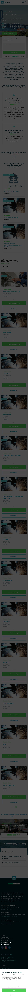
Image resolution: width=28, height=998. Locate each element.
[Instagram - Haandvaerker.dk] (6, 947)
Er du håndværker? (5, 955)
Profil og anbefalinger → (14, 303)
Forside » (4, 11)
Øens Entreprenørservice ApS (11, 291)
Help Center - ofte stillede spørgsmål (8, 960)
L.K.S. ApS (6, 373)
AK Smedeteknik (7, 580)
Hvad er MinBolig (4, 961)
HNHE (4, 744)
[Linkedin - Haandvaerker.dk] (10, 947)
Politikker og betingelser (6, 968)
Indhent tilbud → (14, 308)
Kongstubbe (6, 621)
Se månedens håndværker (6, 958)
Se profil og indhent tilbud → (10, 829)
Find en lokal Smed (9, 33)
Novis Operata (7, 414)
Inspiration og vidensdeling (6, 954)
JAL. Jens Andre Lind (9, 785)
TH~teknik (6, 539)
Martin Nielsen (7, 332)
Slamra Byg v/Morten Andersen (12, 455)
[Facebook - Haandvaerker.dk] (3, 947)
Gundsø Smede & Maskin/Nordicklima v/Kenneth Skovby (14, 101)
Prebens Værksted (8, 703)
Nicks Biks (6, 662)
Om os (2, 966)
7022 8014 (5, 942)
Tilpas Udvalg (5, 268)
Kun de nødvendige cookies (14, 986)
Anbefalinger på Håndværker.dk (7, 957)
